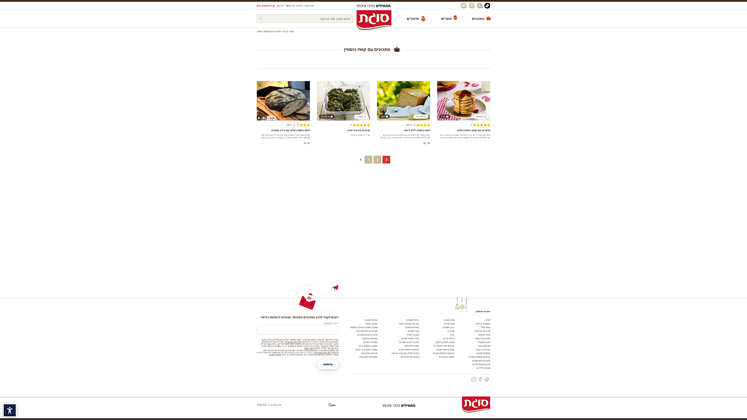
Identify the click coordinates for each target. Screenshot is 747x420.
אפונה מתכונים (446, 357)
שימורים (413, 18)
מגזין (488, 320)
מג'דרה (450, 331)
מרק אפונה (449, 320)
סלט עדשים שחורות (367, 334)
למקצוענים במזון (264, 5)
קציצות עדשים (370, 338)
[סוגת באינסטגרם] (472, 6)
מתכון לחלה (413, 334)
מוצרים (446, 18)
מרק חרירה (449, 323)
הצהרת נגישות (483, 323)
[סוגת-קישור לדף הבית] (373, 20)
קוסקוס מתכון (483, 353)
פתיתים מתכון (412, 327)
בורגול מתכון (371, 320)
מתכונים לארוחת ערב (366, 331)
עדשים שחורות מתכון (479, 357)
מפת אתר (485, 327)
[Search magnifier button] (261, 19)
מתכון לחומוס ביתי (368, 345)
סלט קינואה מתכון (445, 349)
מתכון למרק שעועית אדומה (405, 353)
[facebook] (480, 379)
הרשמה (328, 364)
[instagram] (473, 379)
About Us (290, 5)
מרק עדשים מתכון (481, 364)
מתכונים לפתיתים (410, 357)
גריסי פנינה (448, 338)
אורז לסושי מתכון (410, 338)
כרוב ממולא (448, 327)
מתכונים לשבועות (368, 357)
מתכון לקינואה (411, 345)
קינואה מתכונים (369, 353)
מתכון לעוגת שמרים (409, 342)
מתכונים (478, 18)
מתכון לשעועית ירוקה (366, 349)
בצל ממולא (413, 331)
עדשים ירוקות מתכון (409, 349)
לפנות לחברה (275, 354)
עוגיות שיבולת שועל (409, 323)
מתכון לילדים (483, 368)
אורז (452, 334)
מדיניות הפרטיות (293, 341)
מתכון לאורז (371, 323)
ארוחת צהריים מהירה (443, 345)
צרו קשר (280, 5)
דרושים (299, 5)
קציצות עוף (484, 345)
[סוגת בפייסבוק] (480, 6)
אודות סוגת (309, 5)
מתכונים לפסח (482, 338)
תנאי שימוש (484, 334)
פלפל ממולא (412, 320)
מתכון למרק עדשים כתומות (363, 327)
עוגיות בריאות (483, 349)
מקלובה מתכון (370, 342)
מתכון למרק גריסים (444, 342)
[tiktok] (487, 379)
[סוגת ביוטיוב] (464, 6)
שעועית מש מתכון (481, 360)
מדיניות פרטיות (482, 331)
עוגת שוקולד (483, 342)
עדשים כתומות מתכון (443, 353)
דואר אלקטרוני (331, 323)
